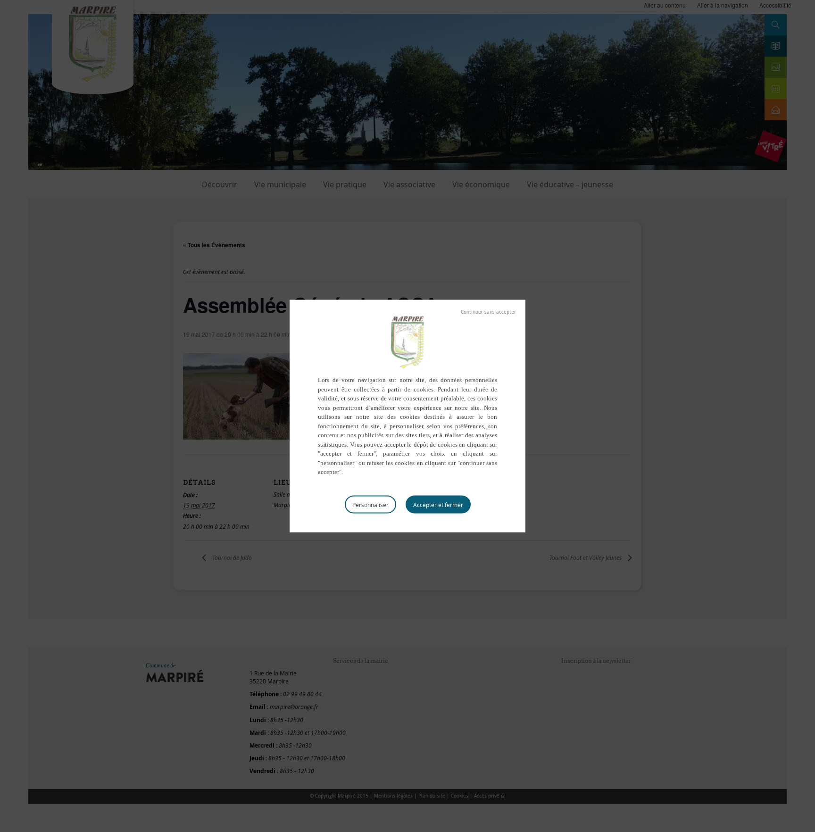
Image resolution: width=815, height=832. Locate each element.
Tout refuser (488, 312)
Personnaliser (370, 504)
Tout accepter (438, 504)
